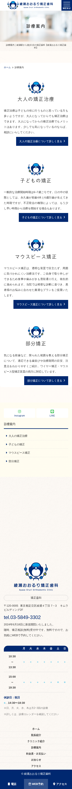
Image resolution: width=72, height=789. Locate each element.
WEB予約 (37, 784)
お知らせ (36, 760)
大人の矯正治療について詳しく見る (40, 141)
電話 (13, 784)
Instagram (19, 415)
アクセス (61, 784)
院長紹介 (36, 735)
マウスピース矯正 (19, 452)
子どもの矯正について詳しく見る (42, 217)
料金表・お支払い (36, 753)
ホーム (36, 729)
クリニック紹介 (36, 741)
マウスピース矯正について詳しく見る (39, 304)
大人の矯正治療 (18, 435)
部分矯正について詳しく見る (44, 380)
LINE (52, 415)
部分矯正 (14, 461)
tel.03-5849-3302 (22, 617)
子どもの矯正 (17, 444)
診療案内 (36, 747)
